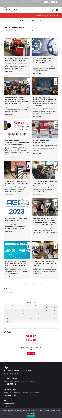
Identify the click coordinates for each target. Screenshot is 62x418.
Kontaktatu (31, 353)
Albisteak (44, 15)
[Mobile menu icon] (56, 10)
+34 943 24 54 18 (10, 384)
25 (42, 283)
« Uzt (5, 325)
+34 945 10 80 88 (10, 395)
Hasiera (39, 15)
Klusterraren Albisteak (52, 15)
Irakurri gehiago (9, 71)
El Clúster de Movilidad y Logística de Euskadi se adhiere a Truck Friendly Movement (44, 61)
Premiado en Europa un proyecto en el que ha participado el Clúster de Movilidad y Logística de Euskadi (16, 263)
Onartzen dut (31, 415)
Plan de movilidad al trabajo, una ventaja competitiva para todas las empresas (44, 263)
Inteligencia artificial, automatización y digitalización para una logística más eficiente (17, 143)
